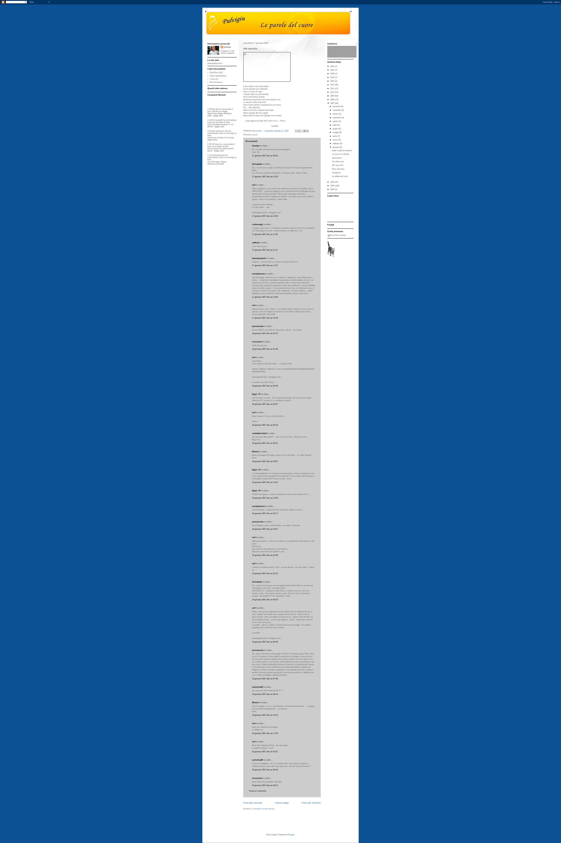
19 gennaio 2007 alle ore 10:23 (265, 715)
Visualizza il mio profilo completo (227, 52)
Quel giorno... (337, 158)
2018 (332, 73)
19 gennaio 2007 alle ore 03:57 (265, 529)
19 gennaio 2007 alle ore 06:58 (265, 642)
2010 (332, 92)
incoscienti (257, 342)
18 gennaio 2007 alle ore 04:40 (265, 386)
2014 (332, 77)
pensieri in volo (222, 131)
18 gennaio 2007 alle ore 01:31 (265, 333)
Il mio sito (214, 79)
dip (216, 109)
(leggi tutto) (218, 116)
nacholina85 (257, 687)
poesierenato (258, 326)
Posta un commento (257, 791)
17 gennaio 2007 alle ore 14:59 (265, 318)
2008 (332, 99)
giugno (336, 129)
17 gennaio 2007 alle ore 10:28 (265, 176)
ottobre (336, 114)
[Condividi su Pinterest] (307, 130)
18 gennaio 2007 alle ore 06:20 (265, 425)
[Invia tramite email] (296, 130)
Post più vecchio (311, 802)
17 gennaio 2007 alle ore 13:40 (265, 297)
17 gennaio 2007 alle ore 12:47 (265, 265)
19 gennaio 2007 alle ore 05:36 (265, 600)
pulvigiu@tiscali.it (214, 63)
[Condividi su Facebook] (304, 130)
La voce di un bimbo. (341, 154)
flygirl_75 (256, 394)
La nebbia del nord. (340, 176)
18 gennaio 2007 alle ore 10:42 (265, 482)
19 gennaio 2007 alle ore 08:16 (265, 694)
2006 (332, 182)
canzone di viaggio (219, 111)
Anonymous (220, 155)
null (254, 185)
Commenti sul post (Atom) (263, 809)
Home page (282, 802)
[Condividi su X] (301, 130)
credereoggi (257, 224)
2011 (332, 88)
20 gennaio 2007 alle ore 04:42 (265, 770)
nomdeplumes (258, 274)
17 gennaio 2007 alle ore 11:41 (265, 250)
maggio (336, 132)
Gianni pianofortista (218, 76)
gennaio (336, 147)
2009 (332, 96)
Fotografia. (336, 173)
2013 (332, 81)
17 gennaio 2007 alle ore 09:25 (265, 156)
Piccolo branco (216, 82)
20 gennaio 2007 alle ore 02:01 (265, 752)
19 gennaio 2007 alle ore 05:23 (265, 573)
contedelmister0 (259, 433)
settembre (337, 117)
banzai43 (219, 120)
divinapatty (257, 164)
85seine (255, 452)
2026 (332, 66)
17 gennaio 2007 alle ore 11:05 (265, 234)
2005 (332, 186)
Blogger (291, 835)
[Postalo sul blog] (299, 130)
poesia (255, 135)
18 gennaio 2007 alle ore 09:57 (265, 461)
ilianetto (255, 146)
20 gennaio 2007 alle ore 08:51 (265, 785)
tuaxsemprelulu (259, 258)
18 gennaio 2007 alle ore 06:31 (265, 443)
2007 (332, 103)
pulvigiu (227, 47)
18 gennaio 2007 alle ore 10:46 (265, 498)
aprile (335, 136)
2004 (332, 189)
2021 (332, 70)
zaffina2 (255, 243)
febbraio (336, 143)
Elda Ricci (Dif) (216, 72)
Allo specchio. (338, 165)
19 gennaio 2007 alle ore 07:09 (265, 679)
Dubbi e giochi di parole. (342, 150)
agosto (336, 121)
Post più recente (252, 802)
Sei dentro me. (338, 161)
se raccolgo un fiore (221, 122)
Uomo (217, 144)
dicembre (337, 106)
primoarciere (258, 522)
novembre (337, 110)
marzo (335, 140)
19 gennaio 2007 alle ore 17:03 (265, 733)
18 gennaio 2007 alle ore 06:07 (265, 404)
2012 (332, 85)
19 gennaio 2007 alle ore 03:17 (265, 513)
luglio (335, 125)
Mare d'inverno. (338, 169)
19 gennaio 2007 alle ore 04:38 (265, 555)
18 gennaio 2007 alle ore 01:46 (265, 349)
